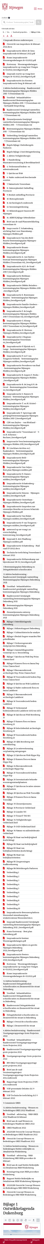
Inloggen (35, 1240)
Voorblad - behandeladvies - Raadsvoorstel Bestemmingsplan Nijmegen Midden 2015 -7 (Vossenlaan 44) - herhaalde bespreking (22, 101)
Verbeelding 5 (12, 888)
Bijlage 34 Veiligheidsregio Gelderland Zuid (17, 821)
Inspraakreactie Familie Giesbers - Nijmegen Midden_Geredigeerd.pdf (21, 305)
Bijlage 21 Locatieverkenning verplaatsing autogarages (18, 749)
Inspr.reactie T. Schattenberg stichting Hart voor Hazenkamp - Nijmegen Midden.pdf (18, 231)
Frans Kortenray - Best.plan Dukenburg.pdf (17, 932)
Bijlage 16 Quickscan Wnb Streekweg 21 (21, 716)
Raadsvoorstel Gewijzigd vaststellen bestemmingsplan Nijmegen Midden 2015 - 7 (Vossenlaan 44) (22, 112)
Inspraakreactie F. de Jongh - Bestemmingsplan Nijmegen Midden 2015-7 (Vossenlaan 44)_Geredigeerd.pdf (21, 314)
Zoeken (5, 18)
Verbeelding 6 (12, 892)
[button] (38, 22)
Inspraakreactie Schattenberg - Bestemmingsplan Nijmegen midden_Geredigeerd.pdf (19, 486)
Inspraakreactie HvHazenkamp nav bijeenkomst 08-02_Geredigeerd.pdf (21, 560)
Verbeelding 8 (12, 900)
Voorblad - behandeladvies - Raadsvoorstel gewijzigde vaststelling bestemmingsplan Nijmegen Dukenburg (21, 589)
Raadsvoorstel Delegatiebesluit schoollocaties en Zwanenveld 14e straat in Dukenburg (21, 1008)
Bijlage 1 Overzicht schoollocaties (22, 1022)
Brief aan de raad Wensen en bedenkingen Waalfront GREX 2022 (19, 1122)
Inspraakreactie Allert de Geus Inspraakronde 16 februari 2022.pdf (19, 52)
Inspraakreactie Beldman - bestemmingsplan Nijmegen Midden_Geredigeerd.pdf (17, 279)
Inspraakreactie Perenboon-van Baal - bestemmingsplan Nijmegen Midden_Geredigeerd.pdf (21, 368)
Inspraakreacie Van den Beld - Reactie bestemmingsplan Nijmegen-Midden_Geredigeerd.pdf (20, 241)
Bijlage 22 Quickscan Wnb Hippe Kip (23, 755)
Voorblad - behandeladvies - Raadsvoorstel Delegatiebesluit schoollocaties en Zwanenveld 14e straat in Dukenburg (21, 997)
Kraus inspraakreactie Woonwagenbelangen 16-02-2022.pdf (19, 58)
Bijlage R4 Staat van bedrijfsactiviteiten (13, 856)
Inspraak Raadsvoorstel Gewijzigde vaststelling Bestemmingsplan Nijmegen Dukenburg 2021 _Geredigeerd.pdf (21, 925)
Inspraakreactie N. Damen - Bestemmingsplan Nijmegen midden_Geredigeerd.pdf (17, 477)
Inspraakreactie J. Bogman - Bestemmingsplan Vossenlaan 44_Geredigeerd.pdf (17, 340)
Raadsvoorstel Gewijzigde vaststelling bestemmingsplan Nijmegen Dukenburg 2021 (21, 599)
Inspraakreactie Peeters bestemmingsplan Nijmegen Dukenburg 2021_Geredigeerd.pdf (21, 957)
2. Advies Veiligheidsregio (18, 156)
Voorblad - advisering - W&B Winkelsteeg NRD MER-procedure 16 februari (19, 1158)
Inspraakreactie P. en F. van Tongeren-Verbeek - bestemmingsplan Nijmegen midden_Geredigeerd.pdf (20, 359)
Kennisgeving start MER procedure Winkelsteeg (21, 1173)
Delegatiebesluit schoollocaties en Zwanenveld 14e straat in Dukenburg (20, 1016)
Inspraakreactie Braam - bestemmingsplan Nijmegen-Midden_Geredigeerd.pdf (16, 250)
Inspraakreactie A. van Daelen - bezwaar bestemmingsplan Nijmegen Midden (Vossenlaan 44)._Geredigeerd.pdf (22, 260)
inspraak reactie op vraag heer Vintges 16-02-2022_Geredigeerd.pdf (19, 75)
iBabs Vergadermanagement (15, 1240)
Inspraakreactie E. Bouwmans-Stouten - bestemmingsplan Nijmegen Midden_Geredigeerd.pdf (20, 298)
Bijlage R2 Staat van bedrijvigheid (21, 844)
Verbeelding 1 (12, 872)
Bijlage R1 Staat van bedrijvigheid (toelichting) (20, 838)
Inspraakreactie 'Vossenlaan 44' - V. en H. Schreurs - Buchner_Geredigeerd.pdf (21, 435)
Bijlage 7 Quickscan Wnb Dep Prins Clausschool (21, 658)
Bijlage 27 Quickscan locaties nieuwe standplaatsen (21, 787)
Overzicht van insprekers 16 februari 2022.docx (21, 45)
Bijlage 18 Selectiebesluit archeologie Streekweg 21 (22, 729)
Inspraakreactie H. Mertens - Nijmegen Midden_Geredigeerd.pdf (19, 331)
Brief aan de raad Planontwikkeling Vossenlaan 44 (21, 223)
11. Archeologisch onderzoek (19, 203)
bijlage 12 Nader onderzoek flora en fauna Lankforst (21, 689)
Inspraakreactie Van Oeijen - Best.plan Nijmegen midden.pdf (18, 468)
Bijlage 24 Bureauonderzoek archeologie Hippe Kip (17, 767)
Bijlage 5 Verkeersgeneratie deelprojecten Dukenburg (17, 644)
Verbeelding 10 (13, 908)
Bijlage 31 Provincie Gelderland (20, 808)
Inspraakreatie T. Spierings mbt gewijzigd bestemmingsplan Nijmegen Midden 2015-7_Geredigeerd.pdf (20, 416)
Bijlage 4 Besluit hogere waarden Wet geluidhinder (22, 637)
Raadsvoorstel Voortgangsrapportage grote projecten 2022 (22, 1050)
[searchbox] (18, 22)
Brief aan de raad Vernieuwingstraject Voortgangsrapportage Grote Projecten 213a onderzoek (20, 1073)
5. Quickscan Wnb (14, 173)
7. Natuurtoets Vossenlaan (18, 184)
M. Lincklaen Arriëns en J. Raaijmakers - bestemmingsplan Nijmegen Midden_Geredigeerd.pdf (19, 451)
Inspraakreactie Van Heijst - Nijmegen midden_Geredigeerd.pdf (19, 517)
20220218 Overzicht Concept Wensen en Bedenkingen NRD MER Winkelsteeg (21, 1186)
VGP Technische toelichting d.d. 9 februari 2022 (20, 1096)
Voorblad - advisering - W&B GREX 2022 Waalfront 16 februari (20, 1115)
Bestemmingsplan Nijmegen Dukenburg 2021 (18, 606)
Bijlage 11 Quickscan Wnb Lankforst (22, 684)
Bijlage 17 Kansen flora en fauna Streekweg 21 (19, 722)
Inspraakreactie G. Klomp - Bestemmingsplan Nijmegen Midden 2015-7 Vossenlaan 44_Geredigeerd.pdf (20, 323)
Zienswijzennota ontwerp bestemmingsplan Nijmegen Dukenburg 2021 (21, 615)
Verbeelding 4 (12, 884)
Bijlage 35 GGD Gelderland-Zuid (20, 826)
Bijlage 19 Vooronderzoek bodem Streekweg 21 (19, 736)
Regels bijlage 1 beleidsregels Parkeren (18, 146)
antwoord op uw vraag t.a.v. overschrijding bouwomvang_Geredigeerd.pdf (17, 532)
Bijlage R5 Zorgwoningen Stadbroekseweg (16, 863)
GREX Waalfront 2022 (16, 1128)
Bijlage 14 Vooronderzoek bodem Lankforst (19, 702)
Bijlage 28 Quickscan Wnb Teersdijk (23, 793)
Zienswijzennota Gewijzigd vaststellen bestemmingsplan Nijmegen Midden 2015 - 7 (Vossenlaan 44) (21, 122)
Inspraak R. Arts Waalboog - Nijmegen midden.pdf (17, 540)
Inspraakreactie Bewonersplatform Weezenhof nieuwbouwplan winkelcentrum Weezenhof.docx (21, 915)
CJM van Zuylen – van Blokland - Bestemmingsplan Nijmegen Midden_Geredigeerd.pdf (20, 425)
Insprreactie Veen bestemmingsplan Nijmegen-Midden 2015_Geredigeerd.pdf (21, 442)
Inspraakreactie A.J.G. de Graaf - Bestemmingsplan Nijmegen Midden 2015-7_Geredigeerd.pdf (19, 269)
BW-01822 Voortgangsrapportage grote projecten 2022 (20, 1064)
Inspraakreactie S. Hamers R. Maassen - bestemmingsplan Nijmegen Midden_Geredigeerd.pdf (21, 397)
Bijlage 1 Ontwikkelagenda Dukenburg (17, 623)
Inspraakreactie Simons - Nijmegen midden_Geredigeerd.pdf (21, 494)
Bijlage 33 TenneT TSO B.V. (18, 816)
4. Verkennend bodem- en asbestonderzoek (16, 167)
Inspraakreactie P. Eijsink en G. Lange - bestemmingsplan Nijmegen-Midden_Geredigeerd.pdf (20, 349)
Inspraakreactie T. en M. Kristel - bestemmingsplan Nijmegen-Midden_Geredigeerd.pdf (20, 406)
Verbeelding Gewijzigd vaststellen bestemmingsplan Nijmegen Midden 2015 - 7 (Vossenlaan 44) (22, 138)
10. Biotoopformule (15, 199)
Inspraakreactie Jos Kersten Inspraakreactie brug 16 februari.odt (19, 81)
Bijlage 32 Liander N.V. (16, 812)
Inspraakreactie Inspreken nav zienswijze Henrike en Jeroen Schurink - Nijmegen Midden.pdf (21, 509)
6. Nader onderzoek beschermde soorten (19, 178)
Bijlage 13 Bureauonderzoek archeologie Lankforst (17, 695)
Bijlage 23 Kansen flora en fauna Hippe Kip (19, 760)
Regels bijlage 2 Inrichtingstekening (23, 152)
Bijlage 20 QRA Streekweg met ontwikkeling (18, 743)
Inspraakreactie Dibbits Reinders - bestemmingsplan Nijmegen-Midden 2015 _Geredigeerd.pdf (22, 288)
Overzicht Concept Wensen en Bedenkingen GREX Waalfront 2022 (19, 1139)
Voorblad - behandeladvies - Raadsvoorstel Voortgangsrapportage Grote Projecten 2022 (20, 1043)
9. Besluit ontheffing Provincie (20, 195)
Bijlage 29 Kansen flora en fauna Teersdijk (19, 798)
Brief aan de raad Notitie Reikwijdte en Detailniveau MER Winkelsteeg (21, 1166)
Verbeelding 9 (12, 904)
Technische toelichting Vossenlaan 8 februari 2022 (22, 553)
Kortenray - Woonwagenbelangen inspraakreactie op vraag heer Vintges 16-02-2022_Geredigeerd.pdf (20, 67)
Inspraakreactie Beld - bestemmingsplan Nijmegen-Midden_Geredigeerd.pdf (16, 460)
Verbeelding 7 (12, 896)
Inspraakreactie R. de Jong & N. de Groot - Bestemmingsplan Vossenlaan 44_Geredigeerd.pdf (20, 387)
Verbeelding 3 (12, 880)
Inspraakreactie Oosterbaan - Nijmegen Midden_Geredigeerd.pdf (19, 501)
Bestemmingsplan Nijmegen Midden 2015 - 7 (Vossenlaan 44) (21, 130)
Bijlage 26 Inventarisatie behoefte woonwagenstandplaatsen (20, 780)
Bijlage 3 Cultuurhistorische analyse (23, 632)
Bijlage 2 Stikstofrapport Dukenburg (23, 628)
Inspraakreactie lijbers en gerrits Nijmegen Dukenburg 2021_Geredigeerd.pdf (20, 948)
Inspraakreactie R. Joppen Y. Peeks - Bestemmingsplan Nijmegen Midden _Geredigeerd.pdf (21, 378)
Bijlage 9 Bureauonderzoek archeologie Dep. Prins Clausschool (19, 671)
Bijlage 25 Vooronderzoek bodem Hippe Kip (20, 774)
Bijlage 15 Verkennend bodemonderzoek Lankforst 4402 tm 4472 (22, 709)
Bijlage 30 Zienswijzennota (18, 804)
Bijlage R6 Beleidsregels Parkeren (22, 868)
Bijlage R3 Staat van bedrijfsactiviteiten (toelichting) (17, 849)
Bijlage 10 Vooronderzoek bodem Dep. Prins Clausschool (22, 678)
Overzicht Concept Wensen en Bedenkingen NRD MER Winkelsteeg (19, 1193)
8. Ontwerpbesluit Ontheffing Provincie (18, 189)
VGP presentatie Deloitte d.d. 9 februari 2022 (18, 1090)
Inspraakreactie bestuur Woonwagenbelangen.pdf (16, 939)
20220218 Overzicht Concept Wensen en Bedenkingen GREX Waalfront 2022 (21, 1133)
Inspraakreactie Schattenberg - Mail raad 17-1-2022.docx (21, 547)
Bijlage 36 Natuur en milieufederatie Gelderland (21, 831)
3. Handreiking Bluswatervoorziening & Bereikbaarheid (21, 161)
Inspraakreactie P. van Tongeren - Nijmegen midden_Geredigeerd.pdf (20, 524)
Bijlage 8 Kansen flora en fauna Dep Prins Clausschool (21, 664)
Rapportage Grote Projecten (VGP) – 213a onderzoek (21, 1083)
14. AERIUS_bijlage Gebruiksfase (20, 217)
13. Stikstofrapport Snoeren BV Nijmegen (19, 212)
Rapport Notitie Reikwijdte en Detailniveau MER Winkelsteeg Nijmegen (21, 1179)
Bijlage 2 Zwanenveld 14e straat (20, 1026)
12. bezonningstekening (17, 207)
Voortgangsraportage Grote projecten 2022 (22, 1057)
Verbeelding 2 (12, 876)
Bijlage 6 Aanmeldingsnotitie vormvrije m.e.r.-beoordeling (18, 651)
